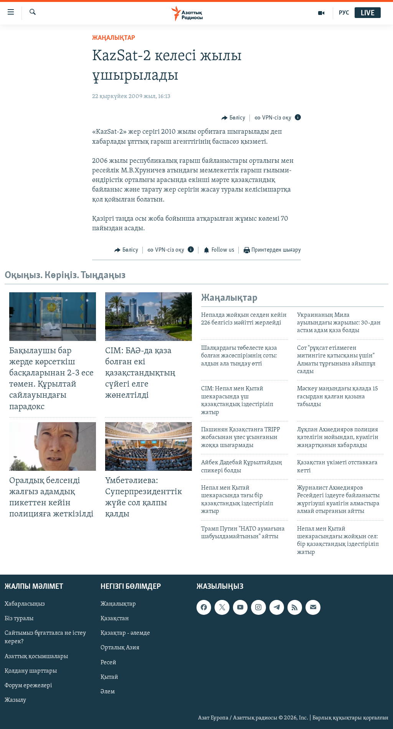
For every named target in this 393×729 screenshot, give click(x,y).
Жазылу (15, 700)
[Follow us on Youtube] (240, 607)
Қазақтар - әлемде (125, 634)
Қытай (109, 677)
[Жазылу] (312, 607)
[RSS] (294, 607)
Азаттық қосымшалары (36, 657)
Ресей (108, 663)
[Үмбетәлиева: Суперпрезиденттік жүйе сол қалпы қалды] (148, 446)
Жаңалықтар (118, 604)
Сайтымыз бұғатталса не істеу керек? (45, 638)
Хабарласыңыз (25, 604)
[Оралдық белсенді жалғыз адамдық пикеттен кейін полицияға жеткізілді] (52, 446)
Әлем (108, 692)
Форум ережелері (28, 686)
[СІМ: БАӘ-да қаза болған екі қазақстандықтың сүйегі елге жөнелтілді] (148, 316)
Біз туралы (19, 619)
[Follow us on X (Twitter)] (222, 607)
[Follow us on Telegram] (276, 607)
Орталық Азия (120, 648)
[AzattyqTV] (321, 13)
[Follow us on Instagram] (258, 607)
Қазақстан (115, 619)
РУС (344, 13)
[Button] (233, 118)
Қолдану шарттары (31, 671)
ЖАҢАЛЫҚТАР (113, 38)
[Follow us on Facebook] (203, 607)
